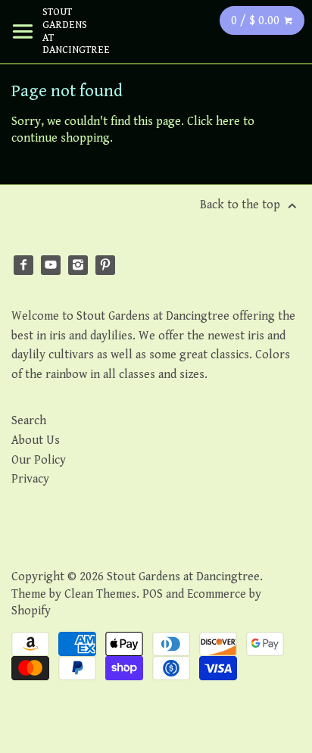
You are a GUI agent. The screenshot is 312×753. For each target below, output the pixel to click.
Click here (213, 121)
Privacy (30, 479)
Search (28, 421)
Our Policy (38, 460)
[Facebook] (23, 265)
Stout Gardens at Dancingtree (65, 31)
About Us (35, 440)
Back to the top (241, 205)
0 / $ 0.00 (256, 21)
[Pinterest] (105, 265)
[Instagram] (78, 265)
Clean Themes (100, 594)
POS (152, 594)
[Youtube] (51, 265)
